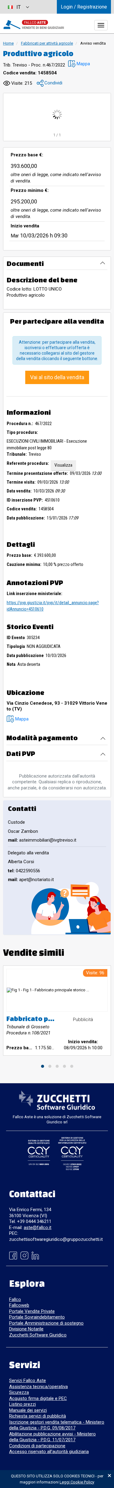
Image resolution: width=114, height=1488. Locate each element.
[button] (79, 64)
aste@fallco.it (37, 1227)
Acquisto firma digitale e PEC (38, 1398)
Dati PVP (20, 753)
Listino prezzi (22, 1404)
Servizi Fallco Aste (27, 1380)
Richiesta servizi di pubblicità (37, 1416)
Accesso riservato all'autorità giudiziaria (49, 1451)
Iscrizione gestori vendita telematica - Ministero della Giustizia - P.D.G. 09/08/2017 (56, 1425)
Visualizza (63, 465)
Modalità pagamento (42, 737)
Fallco (15, 1299)
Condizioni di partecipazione (37, 1446)
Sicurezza (19, 1392)
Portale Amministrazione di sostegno (46, 1323)
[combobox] (18, 7)
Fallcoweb (19, 1305)
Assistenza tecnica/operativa (38, 1386)
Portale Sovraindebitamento (37, 1317)
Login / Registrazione (84, 7)
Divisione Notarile (26, 1329)
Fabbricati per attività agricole (47, 43)
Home (8, 43)
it (18, 7)
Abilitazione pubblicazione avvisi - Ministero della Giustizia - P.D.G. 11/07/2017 (52, 1437)
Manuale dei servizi (28, 1410)
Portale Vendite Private (32, 1311)
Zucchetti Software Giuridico (38, 1335)
